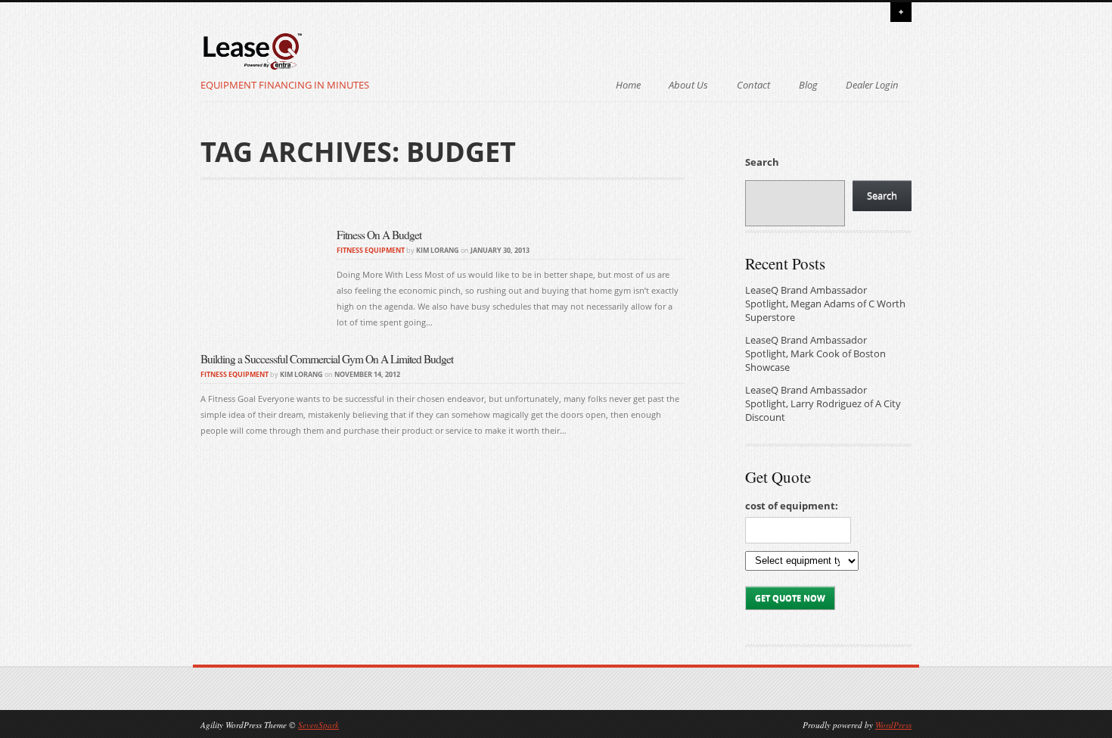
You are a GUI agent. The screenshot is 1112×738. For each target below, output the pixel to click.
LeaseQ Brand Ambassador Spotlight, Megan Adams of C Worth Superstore (825, 304)
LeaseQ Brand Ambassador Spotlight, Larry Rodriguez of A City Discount (823, 404)
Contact (753, 85)
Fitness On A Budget (379, 234)
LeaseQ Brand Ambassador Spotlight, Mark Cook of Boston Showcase (815, 354)
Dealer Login (872, 85)
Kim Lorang (437, 250)
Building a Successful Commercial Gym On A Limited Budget (326, 358)
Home (628, 85)
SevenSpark (318, 724)
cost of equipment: (791, 505)
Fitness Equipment (371, 250)
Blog (808, 85)
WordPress (893, 724)
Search (762, 162)
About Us (688, 85)
